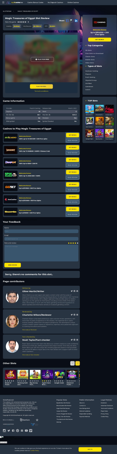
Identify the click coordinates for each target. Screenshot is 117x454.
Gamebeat (89, 86)
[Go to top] (114, 450)
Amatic (10, 369)
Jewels (72, 380)
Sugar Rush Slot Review (63, 408)
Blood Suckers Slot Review (63, 405)
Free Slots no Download (94, 53)
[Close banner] (1, 437)
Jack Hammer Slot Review (90, 127)
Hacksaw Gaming (91, 71)
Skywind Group (91, 80)
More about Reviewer (29, 330)
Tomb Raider (109, 127)
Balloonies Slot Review (90, 114)
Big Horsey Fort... (34, 383)
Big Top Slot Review (99, 139)
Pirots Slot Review (99, 114)
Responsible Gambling (85, 414)
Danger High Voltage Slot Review (90, 139)
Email (6, 235)
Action (47, 380)
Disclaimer (104, 403)
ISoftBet (88, 83)
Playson (88, 74)
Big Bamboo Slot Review (63, 403)
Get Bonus (72, 135)
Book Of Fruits (8, 383)
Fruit (12, 379)
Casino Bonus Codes (35, 2)
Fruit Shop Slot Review (109, 139)
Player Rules (104, 411)
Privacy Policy (105, 414)
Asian (24, 379)
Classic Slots (90, 56)
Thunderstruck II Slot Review (64, 419)
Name (6, 228)
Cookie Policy (104, 416)
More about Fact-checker (30, 355)
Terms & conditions (41, 91)
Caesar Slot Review (61, 411)
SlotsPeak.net (8, 400)
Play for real (41, 86)
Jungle (60, 380)
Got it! (90, 449)
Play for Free (43, 59)
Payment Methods (84, 416)
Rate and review (10, 243)
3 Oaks (23, 369)
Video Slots (89, 63)
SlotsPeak (7, 11)
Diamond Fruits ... (70, 383)
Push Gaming (90, 77)
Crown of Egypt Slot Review (64, 414)
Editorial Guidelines (84, 411)
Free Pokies (18, 2)
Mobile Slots (90, 60)
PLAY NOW (3, 442)
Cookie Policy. (34, 450)
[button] (72, 363)
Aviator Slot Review (109, 114)
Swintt (87, 89)
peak (15, 2)
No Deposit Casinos (55, 2)
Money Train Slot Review (63, 416)
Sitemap (58, 422)
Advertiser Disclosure (107, 405)
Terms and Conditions (107, 408)
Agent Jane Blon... (46, 383)
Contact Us (82, 405)
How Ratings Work (84, 408)
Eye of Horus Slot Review (99, 127)
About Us (81, 403)
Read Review (73, 140)
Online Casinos (73, 2)
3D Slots (88, 50)
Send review (12, 265)
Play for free (10, 374)
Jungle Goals (59, 383)
